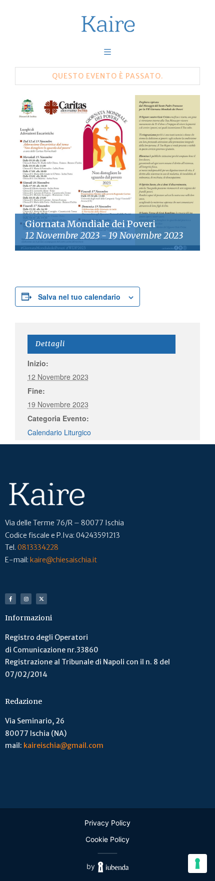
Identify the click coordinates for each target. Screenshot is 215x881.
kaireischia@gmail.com (64, 745)
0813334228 (38, 547)
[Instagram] (26, 598)
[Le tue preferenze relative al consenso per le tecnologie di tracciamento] (197, 863)
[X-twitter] (41, 598)
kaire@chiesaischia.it (63, 559)
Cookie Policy (108, 839)
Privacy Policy (107, 822)
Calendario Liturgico (59, 432)
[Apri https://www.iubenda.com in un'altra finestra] (113, 866)
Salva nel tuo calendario (79, 297)
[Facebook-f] (10, 598)
